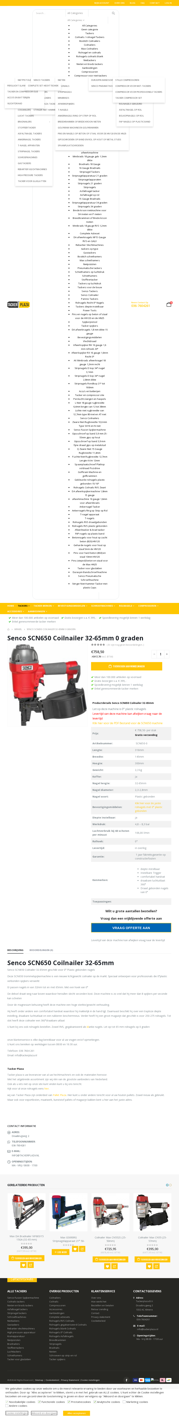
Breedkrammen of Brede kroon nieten (79, 121)
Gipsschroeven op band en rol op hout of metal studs (89, 139)
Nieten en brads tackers (20, 1305)
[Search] (113, 13)
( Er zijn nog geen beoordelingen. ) (125, 644)
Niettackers (13, 1321)
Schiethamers (14, 1355)
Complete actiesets (59, 1317)
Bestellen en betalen (102, 1305)
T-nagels (63, 109)
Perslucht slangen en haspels (24, 85)
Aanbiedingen (36, 611)
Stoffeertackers (15, 1348)
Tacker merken (43, 605)
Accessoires (14, 611)
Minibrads (63, 97)
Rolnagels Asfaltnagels (61, 1336)
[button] (167, 1185)
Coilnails (53, 1301)
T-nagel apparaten (29, 145)
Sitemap (39, 1380)
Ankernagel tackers (29, 139)
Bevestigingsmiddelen (71, 605)
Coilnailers (55, 1297)
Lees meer (25, 1251)
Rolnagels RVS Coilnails (61, 1321)
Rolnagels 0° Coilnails (60, 1332)
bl (88, 1026)
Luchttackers (14, 1351)
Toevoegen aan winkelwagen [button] (75, 1259)
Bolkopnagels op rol (131, 115)
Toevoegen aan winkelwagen (129, 666)
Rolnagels (125, 605)
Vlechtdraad (14, 103)
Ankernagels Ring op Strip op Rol (77, 115)
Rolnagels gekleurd (130, 103)
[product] (31, 1212)
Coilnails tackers (16, 1301)
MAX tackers (41, 91)
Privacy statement (100, 1317)
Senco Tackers (42, 80)
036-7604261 (143, 1319)
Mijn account (101, 3)
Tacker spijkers (57, 1359)
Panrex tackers (42, 97)
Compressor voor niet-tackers (133, 86)
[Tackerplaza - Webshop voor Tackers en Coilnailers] (18, 304)
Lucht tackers (26, 115)
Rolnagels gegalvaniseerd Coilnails (68, 1324)
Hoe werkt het (98, 1301)
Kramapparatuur (16, 1336)
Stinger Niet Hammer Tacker (49, 109)
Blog (132, 3)
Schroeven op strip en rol (63, 1355)
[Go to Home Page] (8, 629)
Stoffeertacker (27, 127)
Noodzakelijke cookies (22, 1402)
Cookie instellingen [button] (17, 1413)
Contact (155, 3)
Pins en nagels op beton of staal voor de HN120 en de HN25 (92, 133)
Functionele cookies (53, 1402)
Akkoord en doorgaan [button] (44, 1413)
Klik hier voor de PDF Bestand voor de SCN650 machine (127, 723)
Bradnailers (25, 121)
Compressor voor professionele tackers (138, 91)
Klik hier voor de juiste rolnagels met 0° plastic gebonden (148, 807)
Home (10, 605)
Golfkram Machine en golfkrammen (78, 127)
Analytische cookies (108, 1402)
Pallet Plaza (59, 1095)
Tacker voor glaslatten (32, 181)
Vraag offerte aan (131, 928)
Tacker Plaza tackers (46, 103)
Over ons (119, 3)
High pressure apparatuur (21, 1332)
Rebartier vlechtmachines (32, 169)
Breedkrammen (57, 1340)
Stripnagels (65, 91)
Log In (168, 3)
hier (46, 1088)
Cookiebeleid (98, 1321)
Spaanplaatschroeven (71, 145)
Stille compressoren (127, 80)
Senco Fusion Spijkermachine (23, 1297)
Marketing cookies (137, 1402)
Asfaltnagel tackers (30, 133)
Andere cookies (18, 1405)
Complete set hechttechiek (43, 85)
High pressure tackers (30, 175)
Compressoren (147, 605)
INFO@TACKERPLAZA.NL (25, 1155)
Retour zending (99, 1309)
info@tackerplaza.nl (147, 1329)
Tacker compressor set (128, 97)
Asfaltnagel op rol (130, 109)
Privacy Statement (70, 1380)
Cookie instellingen (90, 1380)
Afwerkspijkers (66, 103)
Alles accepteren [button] (76, 1413)
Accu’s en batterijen (18, 97)
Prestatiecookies (81, 1402)
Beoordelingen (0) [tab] (41, 950)
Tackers (22, 605)
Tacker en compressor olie (22, 91)
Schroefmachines (27, 157)
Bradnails (54, 1348)
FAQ (143, 3)
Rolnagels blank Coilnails (62, 1328)
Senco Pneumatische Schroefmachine (112, 86)
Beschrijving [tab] (15, 950)
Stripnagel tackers (29, 151)
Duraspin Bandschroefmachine (108, 80)
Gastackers (24, 163)
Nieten (52, 1351)
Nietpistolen (13, 1340)
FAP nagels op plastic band (134, 121)
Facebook (126, 1380)
